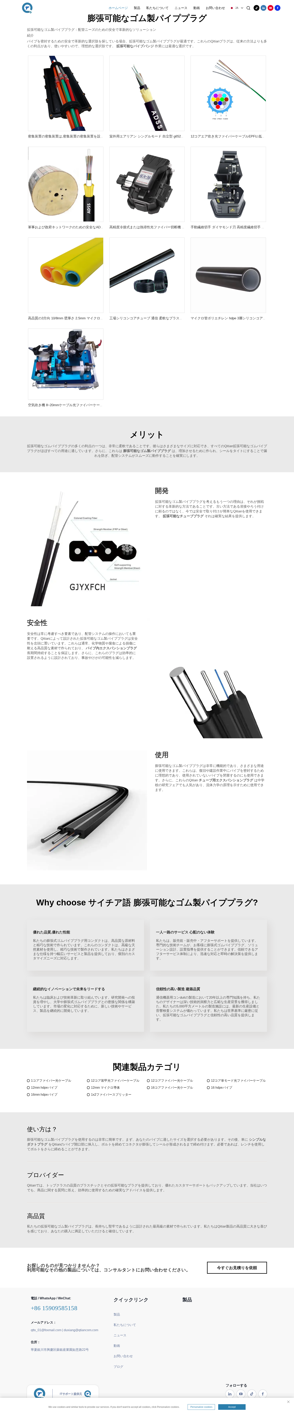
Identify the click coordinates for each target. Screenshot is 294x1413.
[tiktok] (256, 8)
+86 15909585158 (54, 1308)
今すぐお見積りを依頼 (237, 1268)
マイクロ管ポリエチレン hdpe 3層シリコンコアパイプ (232, 318)
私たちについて (157, 8)
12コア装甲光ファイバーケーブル (115, 1080)
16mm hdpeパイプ (44, 1094)
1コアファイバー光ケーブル (51, 1080)
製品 (137, 8)
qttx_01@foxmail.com (46, 1330)
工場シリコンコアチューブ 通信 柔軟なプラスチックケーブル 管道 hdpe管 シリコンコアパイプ (181, 318)
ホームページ (118, 8)
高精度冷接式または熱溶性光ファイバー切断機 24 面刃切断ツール (159, 227)
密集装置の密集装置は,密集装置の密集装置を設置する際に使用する (79, 136)
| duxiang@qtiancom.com (80, 1330)
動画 (196, 8)
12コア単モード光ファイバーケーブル (238, 1080)
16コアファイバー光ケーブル (172, 1087)
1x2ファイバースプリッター (111, 1094)
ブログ (118, 1366)
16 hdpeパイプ (221, 1087)
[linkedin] (263, 8)
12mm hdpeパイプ (44, 1087)
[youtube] (270, 8)
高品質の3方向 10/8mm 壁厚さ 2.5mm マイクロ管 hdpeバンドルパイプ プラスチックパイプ (97, 318)
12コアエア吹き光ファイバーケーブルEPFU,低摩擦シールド (236, 136)
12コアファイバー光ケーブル (172, 1080)
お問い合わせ (215, 8)
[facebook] (277, 8)
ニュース (181, 8)
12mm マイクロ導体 (105, 1087)
